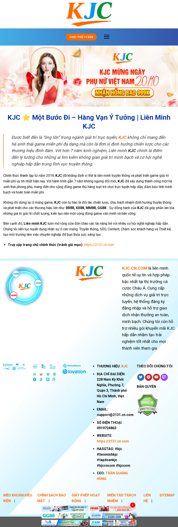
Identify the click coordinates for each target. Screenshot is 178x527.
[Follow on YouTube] (156, 377)
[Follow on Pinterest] (148, 377)
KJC (124, 366)
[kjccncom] (89, 14)
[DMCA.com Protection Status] (147, 405)
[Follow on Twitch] (164, 377)
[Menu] (106, 37)
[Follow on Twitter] (140, 377)
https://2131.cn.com (113, 441)
